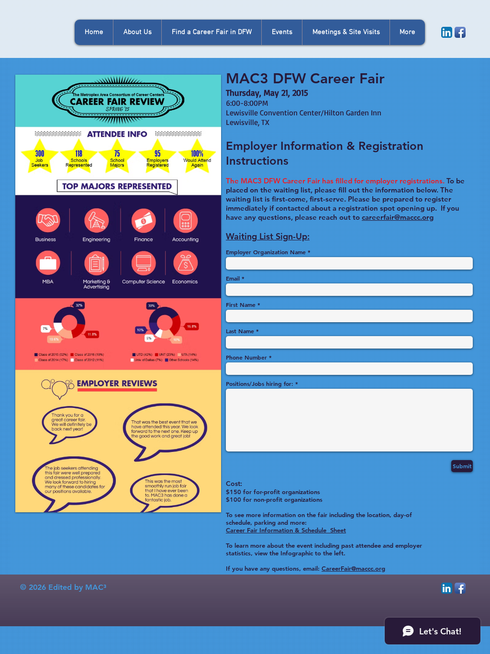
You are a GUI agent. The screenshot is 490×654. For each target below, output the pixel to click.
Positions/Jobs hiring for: (259, 383)
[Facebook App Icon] (460, 32)
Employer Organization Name (266, 252)
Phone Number (246, 357)
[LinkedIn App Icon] (446, 32)
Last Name (240, 331)
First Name (241, 304)
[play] (201, 503)
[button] (281, 32)
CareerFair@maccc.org (353, 568)
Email (233, 278)
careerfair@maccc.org (398, 217)
